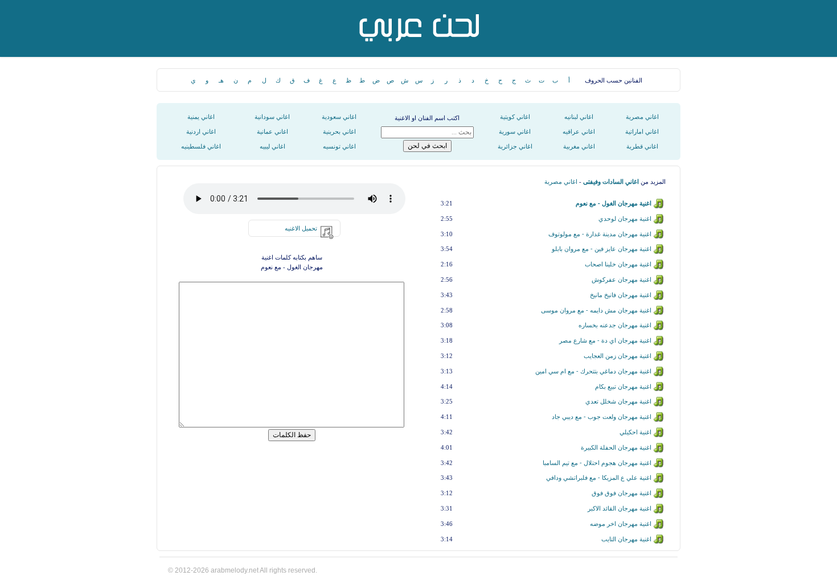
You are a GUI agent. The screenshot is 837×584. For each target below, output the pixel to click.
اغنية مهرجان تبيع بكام (623, 386)
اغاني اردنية (201, 131)
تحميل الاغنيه (301, 228)
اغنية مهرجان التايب (626, 539)
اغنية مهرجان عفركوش (621, 279)
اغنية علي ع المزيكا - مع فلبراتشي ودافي (598, 477)
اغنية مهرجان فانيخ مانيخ (620, 294)
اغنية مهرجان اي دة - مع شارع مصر (605, 340)
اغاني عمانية (272, 131)
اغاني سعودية (339, 116)
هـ (221, 80)
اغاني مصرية (642, 116)
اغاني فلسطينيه (201, 146)
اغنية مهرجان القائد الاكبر (619, 508)
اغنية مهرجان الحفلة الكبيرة (616, 447)
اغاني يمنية (201, 116)
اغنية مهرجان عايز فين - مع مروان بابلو (601, 248)
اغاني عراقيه (579, 131)
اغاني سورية (515, 131)
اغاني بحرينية (339, 131)
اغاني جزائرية (515, 146)
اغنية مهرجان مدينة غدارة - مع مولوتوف (599, 234)
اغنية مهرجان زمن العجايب (617, 355)
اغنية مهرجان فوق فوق (621, 493)
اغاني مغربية (579, 146)
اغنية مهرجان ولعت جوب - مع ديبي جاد (601, 416)
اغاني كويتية (515, 116)
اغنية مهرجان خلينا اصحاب (618, 264)
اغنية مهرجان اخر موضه (620, 523)
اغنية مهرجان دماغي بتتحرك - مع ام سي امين (593, 371)
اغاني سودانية (272, 116)
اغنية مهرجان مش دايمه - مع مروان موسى (596, 310)
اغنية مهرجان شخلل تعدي (618, 401)
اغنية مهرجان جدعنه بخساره (614, 325)
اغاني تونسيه (339, 146)
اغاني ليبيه (272, 146)
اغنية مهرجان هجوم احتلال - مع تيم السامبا (597, 462)
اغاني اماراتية (642, 131)
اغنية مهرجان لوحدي (624, 218)
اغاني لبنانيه (578, 116)
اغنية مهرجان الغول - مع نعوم (613, 203)
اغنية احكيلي (635, 432)
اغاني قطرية (642, 146)
